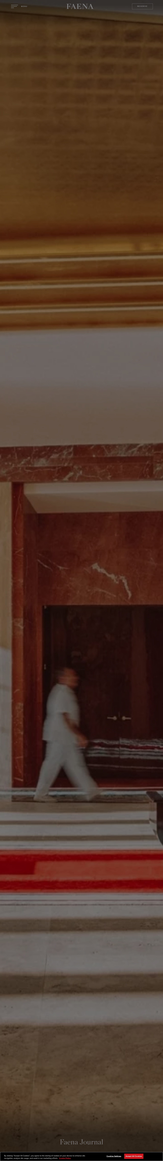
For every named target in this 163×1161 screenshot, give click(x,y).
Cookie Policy (65, 1158)
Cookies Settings (114, 1156)
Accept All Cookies (134, 1156)
